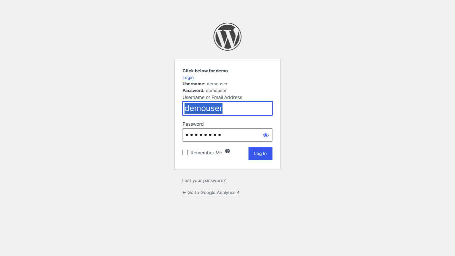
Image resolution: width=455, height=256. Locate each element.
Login (188, 77)
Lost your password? (204, 180)
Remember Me (206, 152)
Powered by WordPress (227, 37)
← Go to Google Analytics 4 (210, 192)
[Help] (227, 151)
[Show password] (265, 135)
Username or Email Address (212, 97)
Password (193, 124)
